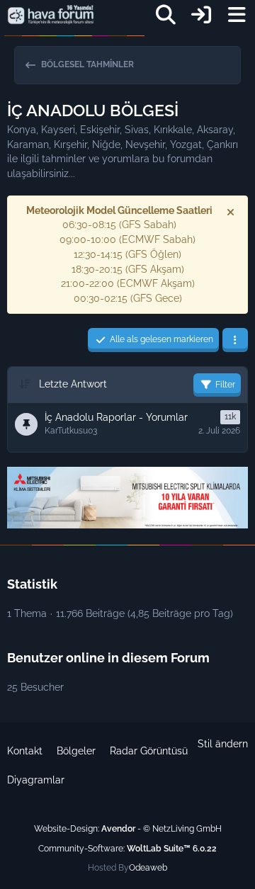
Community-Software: (127, 849)
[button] (235, 340)
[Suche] (166, 15)
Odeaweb (148, 868)
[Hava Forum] (50, 15)
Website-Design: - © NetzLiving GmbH (128, 829)
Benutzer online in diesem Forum (108, 657)
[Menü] (236, 15)
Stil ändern (223, 743)
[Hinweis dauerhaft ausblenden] (231, 211)
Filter (225, 385)
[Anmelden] (201, 15)
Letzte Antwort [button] (73, 384)
